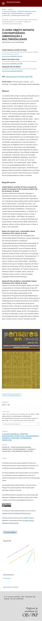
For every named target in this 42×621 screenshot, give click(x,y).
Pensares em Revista (13, 2)
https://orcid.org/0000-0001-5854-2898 (12, 63)
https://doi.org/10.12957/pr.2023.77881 (19, 77)
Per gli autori (7, 578)
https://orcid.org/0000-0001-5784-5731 (12, 56)
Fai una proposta (10, 532)
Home (4, 9)
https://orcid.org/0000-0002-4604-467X (12, 71)
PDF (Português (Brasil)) (12, 395)
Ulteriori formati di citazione (11, 424)
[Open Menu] (3, 3)
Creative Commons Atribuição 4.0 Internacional (16, 513)
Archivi (10, 9)
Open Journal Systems (10, 587)
